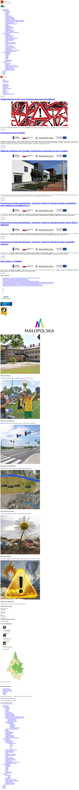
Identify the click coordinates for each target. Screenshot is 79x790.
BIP (4, 74)
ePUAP (4, 89)
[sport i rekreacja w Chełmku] (20, 418)
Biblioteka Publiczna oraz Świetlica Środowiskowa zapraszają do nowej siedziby (34, 151)
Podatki (6, 41)
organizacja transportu (24, 468)
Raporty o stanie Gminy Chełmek (12, 66)
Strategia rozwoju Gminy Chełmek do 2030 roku (15, 20)
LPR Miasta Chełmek (12, 719)
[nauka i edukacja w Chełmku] (20, 373)
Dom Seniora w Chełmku (11, 261)
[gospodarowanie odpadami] (20, 553)
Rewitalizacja (8, 29)
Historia (7, 13)
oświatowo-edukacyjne (20, 378)
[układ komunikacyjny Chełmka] (20, 463)
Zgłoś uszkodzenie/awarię (10, 43)
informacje (8, 558)
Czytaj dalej (2, 145)
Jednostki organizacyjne (10, 68)
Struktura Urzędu (8, 36)
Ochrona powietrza (9, 45)
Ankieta (4, 91)
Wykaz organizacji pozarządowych (12, 32)
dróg (4, 468)
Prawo (6, 770)
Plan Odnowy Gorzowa (12, 721)
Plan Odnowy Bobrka (12, 720)
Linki (4, 72)
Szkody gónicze (8, 49)
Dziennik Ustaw (8, 60)
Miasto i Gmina (6, 10)
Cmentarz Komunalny (9, 30)
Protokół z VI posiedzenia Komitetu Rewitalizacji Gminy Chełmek (16, 280)
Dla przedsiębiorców (7, 52)
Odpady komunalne (9, 40)
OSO (11, 744)
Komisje (9, 777)
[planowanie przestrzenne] (20, 508)
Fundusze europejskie (9, 22)
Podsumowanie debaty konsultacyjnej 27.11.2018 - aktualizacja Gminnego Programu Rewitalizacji (22, 284)
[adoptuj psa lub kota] (4, 316)
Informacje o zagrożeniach (10, 42)
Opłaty (6, 55)
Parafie (6, 24)
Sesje (9, 776)
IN (10, 746)
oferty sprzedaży (7, 513)
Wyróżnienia (7, 25)
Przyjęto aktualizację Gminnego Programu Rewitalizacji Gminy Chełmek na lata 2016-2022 (21, 281)
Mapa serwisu (13, 698)
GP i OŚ (12, 745)
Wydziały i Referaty (12, 743)
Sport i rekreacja (8, 15)
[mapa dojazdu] (15, 679)
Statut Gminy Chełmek (9, 69)
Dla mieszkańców (6, 33)
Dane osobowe (6, 90)
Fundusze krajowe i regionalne (11, 23)
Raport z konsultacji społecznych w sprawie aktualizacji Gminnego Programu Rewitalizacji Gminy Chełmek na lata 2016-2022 (27, 283)
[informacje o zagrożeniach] (20, 599)
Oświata (4, 693)
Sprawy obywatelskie (7, 689)
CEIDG (7, 57)
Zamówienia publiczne (9, 18)
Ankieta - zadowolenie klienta (11, 38)
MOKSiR (2, 423)
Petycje (6, 44)
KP (11, 748)
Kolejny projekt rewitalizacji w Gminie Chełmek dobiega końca (15, 279)
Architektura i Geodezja (7, 690)
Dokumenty (7, 54)
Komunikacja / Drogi (9, 17)
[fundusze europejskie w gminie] (6, 305)
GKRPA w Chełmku (9, 31)
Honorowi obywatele (9, 27)
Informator (7, 12)
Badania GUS (5, 92)
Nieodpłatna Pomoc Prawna (10, 51)
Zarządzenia (12, 725)
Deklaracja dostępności (5, 698)
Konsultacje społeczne (9, 39)
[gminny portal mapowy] (6, 300)
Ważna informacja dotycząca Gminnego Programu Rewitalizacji (27, 99)
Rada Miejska (8, 63)
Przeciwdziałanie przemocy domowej (12, 50)
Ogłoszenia (7, 11)
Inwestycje (5, 692)
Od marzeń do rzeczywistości (12, 133)
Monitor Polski (8, 61)
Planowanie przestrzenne (10, 19)
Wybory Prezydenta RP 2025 (8, 94)
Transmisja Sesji (6, 85)
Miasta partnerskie (9, 28)
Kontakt (4, 71)
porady (6, 603)
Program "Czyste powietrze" (11, 47)
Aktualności (7, 34)
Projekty (4, 73)
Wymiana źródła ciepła (9, 46)
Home (4, 79)
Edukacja (7, 14)
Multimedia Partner (8, 703)
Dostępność (5, 84)
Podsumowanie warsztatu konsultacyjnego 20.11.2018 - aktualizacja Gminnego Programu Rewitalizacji (23, 285)
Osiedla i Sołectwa (9, 67)
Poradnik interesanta (9, 35)
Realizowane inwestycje (15, 727)
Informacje (12, 724)
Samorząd (5, 62)
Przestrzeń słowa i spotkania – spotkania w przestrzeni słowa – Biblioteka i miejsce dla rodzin (21, 277)
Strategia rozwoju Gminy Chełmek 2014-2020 (14, 21)
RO (11, 747)
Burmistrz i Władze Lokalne (10, 65)
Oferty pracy (5, 87)
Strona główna (6, 9)
